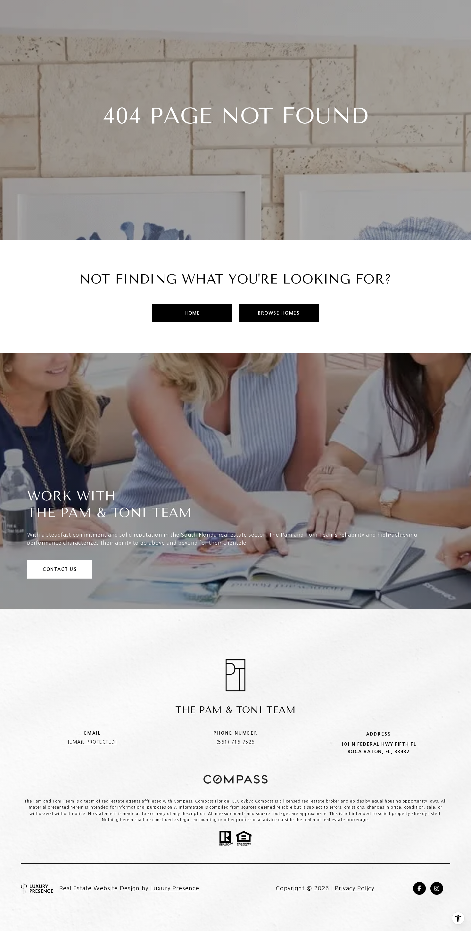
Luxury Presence (174, 888)
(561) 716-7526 (235, 742)
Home (192, 313)
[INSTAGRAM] (436, 888)
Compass (264, 801)
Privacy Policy (354, 888)
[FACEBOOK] (419, 888)
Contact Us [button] (60, 569)
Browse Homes (279, 313)
